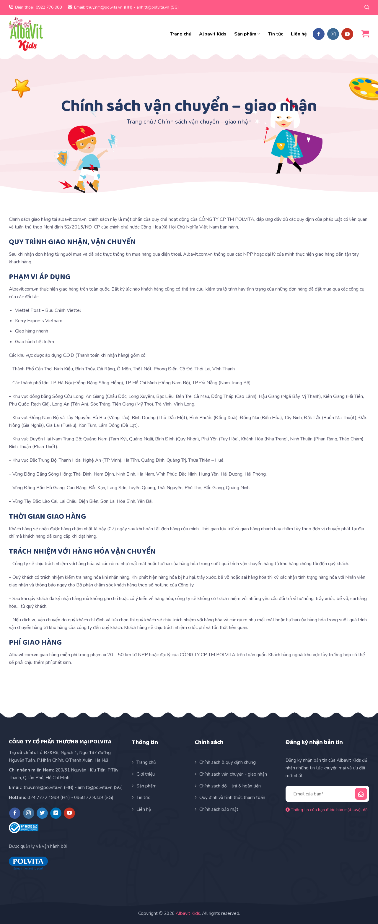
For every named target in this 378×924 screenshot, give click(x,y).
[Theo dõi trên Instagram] (333, 34)
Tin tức (275, 34)
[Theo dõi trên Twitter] (42, 813)
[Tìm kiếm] (366, 7)
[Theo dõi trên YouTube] (347, 34)
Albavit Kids (213, 34)
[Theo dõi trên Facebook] (319, 34)
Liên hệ (299, 34)
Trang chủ (180, 34)
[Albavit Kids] (26, 34)
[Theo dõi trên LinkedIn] (55, 813)
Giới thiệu (145, 774)
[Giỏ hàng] (365, 33)
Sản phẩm (245, 34)
